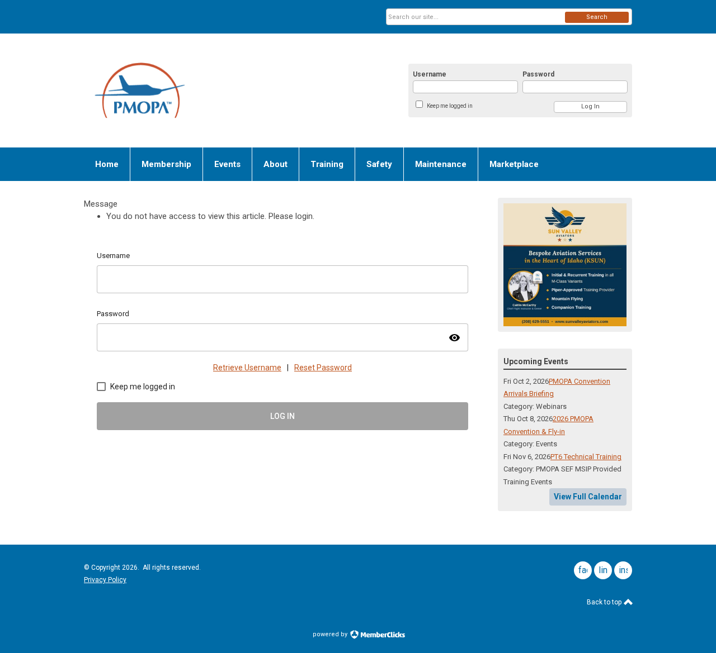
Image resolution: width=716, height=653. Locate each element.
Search (596, 17)
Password (538, 74)
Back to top (605, 602)
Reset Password (323, 367)
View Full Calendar (588, 496)
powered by (331, 634)
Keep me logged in (450, 106)
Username (429, 74)
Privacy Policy (105, 580)
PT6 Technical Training (585, 456)
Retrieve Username (247, 367)
